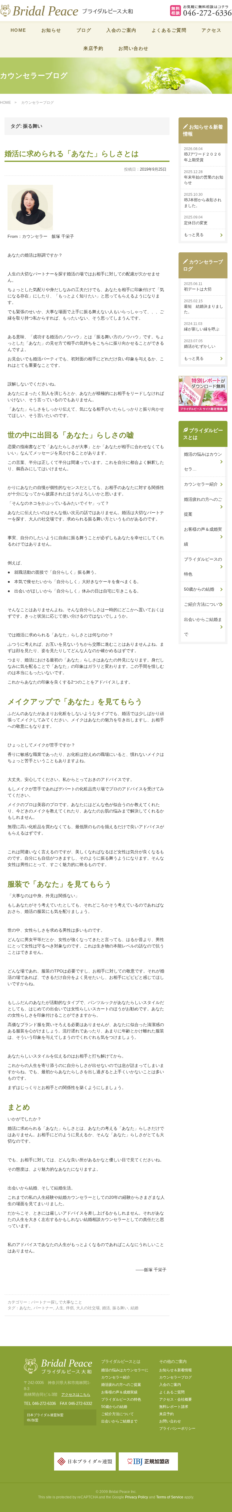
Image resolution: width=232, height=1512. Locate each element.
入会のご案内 (121, 30)
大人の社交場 (88, 1308)
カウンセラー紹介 (201, 484)
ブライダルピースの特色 (203, 566)
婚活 (106, 1308)
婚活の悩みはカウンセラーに (124, 1370)
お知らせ (51, 30)
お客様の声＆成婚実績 (203, 536)
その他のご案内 (173, 1361)
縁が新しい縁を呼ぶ (201, 329)
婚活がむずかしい (199, 346)
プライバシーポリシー (177, 1428)
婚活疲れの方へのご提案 (203, 507)
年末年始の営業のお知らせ (203, 180)
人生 (59, 1308)
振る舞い (120, 1308)
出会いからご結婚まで (203, 627)
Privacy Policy (136, 1497)
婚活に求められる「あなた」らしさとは (72, 153)
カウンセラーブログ (175, 1377)
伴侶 (70, 1308)
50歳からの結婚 (199, 589)
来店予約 (93, 48)
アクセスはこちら (75, 1394)
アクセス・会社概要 (175, 1399)
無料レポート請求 (173, 1407)
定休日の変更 (196, 223)
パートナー (43, 1308)
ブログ (84, 30)
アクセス (211, 30)
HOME (18, 30)
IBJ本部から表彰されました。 (202, 203)
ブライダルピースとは (120, 1361)
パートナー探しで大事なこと (56, 1302)
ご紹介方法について (203, 604)
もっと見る (194, 234)
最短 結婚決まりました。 (203, 309)
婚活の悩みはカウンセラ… (203, 461)
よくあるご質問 (169, 30)
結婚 (134, 1308)
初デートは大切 (197, 289)
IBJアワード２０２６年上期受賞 (202, 157)
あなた (25, 1308)
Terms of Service (169, 1497)
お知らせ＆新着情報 (175, 1370)
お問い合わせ (133, 48)
